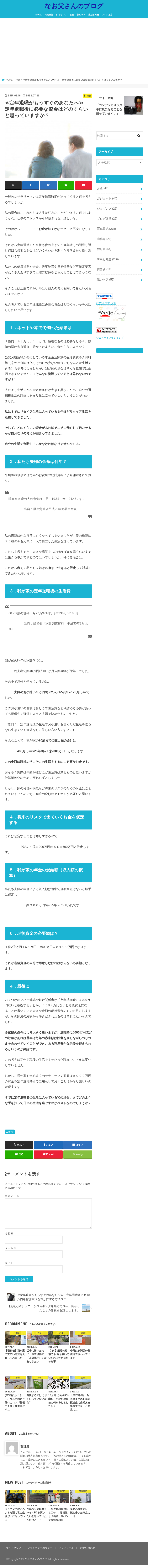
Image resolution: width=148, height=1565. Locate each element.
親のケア (81, 14)
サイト (9, 1263)
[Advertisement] (74, 49)
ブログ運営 (107, 14)
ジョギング (61, 14)
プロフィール (66, 1547)
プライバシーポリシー (39, 1547)
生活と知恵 (93, 14)
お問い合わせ (87, 1547)
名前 (9, 1233)
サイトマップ (13, 1547)
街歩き (104, 269)
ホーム (38, 14)
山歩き (104, 238)
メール (10, 1248)
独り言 (104, 249)
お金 (72, 14)
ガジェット (107, 198)
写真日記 (49, 14)
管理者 (25, 1446)
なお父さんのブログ (74, 5)
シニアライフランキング (110, 337)
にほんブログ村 (106, 303)
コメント (12, 1195)
